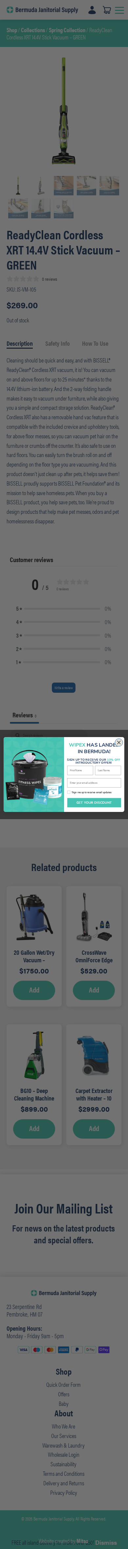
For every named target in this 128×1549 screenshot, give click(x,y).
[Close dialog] (119, 743)
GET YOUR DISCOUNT (94, 802)
